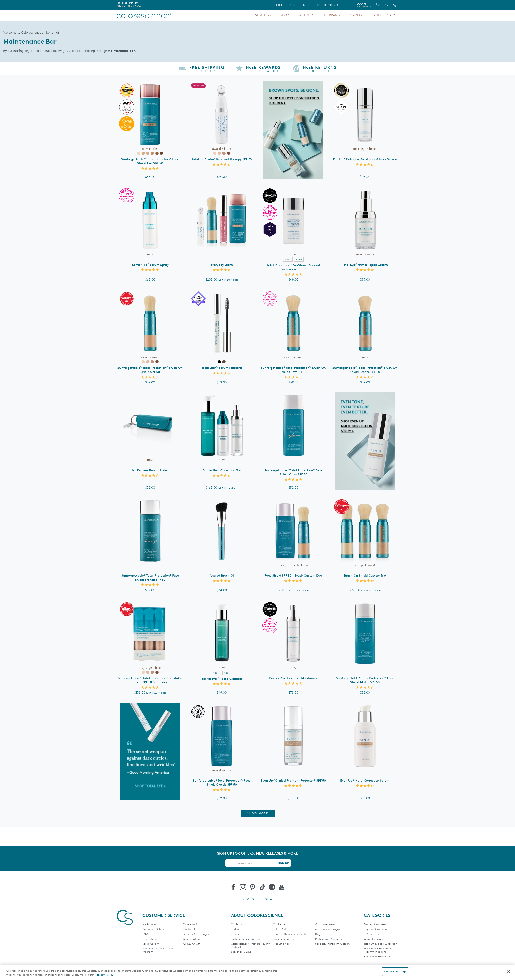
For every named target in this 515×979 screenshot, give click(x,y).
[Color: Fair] (138, 153)
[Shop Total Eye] (150, 751)
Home (279, 4)
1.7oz (288, 259)
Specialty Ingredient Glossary (332, 943)
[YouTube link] (281, 887)
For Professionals (327, 4)
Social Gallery (150, 943)
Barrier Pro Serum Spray (150, 265)
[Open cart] (394, 5)
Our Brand (237, 924)
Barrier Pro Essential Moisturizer (293, 678)
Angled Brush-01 (222, 575)
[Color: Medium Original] (219, 153)
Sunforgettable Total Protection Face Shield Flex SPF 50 (150, 161)
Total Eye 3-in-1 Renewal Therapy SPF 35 (222, 159)
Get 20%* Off (191, 943)
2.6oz (299, 259)
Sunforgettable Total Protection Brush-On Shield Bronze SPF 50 (365, 370)
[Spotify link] (272, 887)
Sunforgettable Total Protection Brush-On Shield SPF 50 (150, 370)
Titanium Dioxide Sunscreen (380, 943)
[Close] (508, 971)
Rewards (356, 15)
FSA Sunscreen (372, 934)
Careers (235, 934)
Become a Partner (284, 938)
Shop (284, 15)
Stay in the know (258, 898)
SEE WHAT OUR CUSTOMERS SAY (140, 6)
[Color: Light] (143, 153)
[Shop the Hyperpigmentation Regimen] (293, 130)
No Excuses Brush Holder (150, 470)
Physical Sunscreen (375, 929)
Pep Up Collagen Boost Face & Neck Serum (365, 159)
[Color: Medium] (147, 153)
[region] (257, 972)
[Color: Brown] (224, 361)
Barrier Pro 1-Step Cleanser (221, 679)
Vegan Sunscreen (374, 938)
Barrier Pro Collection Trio (222, 470)
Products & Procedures (377, 956)
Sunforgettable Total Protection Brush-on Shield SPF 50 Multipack (150, 680)
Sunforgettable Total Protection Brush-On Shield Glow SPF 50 (293, 370)
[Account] (386, 5)
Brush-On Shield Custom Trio (365, 575)
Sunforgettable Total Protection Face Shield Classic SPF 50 (222, 783)
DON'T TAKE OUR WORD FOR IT (139, 3)
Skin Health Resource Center (290, 934)
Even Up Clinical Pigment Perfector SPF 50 (293, 780)
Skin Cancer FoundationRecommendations (378, 950)
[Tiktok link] (262, 887)
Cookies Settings (395, 971)
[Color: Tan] (152, 153)
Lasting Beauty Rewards (245, 938)
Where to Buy (384, 15)
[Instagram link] (243, 887)
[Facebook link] (233, 887)
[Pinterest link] (252, 887)
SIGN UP (283, 863)
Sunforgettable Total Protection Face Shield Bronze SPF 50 (150, 578)
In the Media (280, 929)
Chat (292, 4)
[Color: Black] (219, 361)
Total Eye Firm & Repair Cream (365, 265)
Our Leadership (282, 924)
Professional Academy (328, 938)
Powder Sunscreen (375, 924)
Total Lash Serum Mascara (222, 368)
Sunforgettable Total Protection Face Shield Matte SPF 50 (365, 680)
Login (364, 5)
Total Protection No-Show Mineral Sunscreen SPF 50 (293, 267)
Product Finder (282, 943)
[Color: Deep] (157, 153)
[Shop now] (365, 441)
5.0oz (216, 673)
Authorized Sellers (153, 929)
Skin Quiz (305, 15)
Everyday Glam (222, 265)
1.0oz (227, 673)
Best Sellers (261, 15)
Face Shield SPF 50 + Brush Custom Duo (293, 575)
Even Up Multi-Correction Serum (364, 780)
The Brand (331, 15)
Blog (317, 934)
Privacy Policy (104, 974)
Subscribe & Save (241, 951)
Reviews (235, 929)
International (150, 938)
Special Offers (191, 938)
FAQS (145, 934)
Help (347, 4)
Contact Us (190, 929)
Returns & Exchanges (196, 934)
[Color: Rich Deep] (161, 153)
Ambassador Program (328, 929)
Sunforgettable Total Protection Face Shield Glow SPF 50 (293, 472)
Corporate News (325, 924)
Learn (305, 4)
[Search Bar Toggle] (378, 5)
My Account (149, 924)
